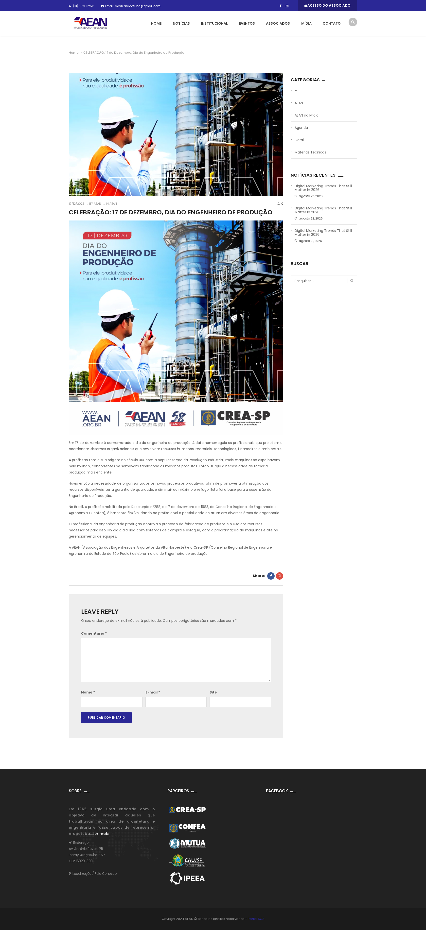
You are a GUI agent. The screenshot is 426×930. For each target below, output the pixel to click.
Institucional (214, 23)
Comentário (94, 633)
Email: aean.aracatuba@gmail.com (132, 6)
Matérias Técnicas (310, 152)
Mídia (306, 23)
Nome (88, 692)
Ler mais (101, 833)
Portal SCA (256, 918)
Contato (332, 23)
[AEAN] (90, 23)
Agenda (301, 127)
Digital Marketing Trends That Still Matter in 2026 (323, 188)
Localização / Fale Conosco (94, 873)
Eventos (247, 23)
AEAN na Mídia (307, 115)
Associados (278, 23)
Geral (299, 139)
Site (213, 692)
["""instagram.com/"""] (287, 6)
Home (156, 23)
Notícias (181, 23)
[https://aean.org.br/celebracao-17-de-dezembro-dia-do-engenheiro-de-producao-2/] (279, 576)
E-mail (152, 692)
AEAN (97, 204)
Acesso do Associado (329, 5)
